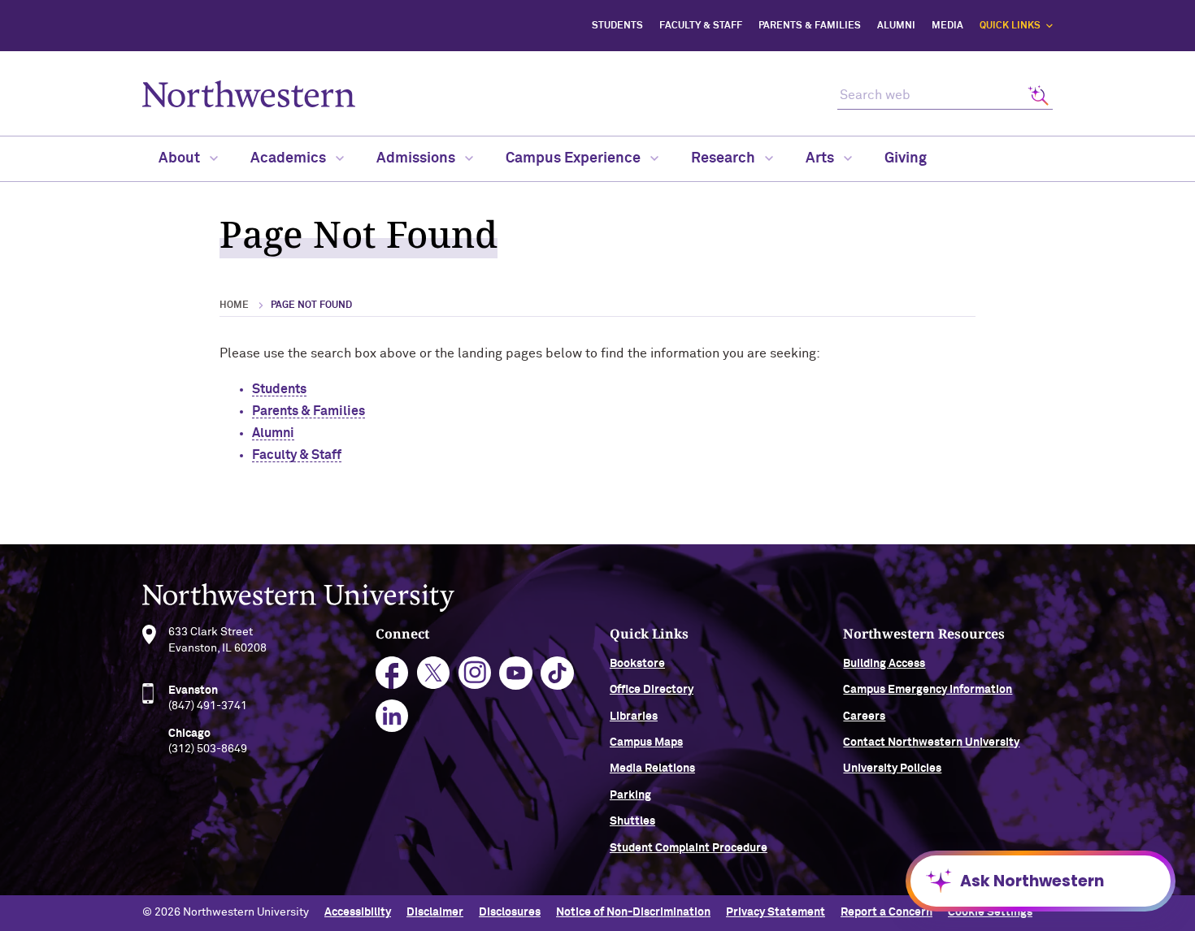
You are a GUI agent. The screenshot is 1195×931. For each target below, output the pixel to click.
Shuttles (632, 821)
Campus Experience (575, 158)
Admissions (417, 158)
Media (947, 26)
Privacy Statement (775, 912)
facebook (392, 673)
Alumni (896, 26)
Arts (821, 158)
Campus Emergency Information (927, 689)
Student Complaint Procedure (688, 848)
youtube (515, 673)
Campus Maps (646, 742)
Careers (864, 716)
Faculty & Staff (700, 26)
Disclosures (510, 912)
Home (234, 305)
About (181, 158)
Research (724, 158)
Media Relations (652, 768)
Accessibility (357, 912)
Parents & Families (809, 26)
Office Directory (651, 689)
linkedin (392, 716)
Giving (905, 158)
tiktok (557, 673)
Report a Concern (886, 912)
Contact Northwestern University (931, 742)
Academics (289, 158)
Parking (630, 795)
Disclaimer (434, 912)
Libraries (634, 716)
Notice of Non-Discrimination (633, 912)
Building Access (884, 663)
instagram (475, 673)
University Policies (892, 768)
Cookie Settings (990, 912)
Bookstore (637, 663)
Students (617, 26)
